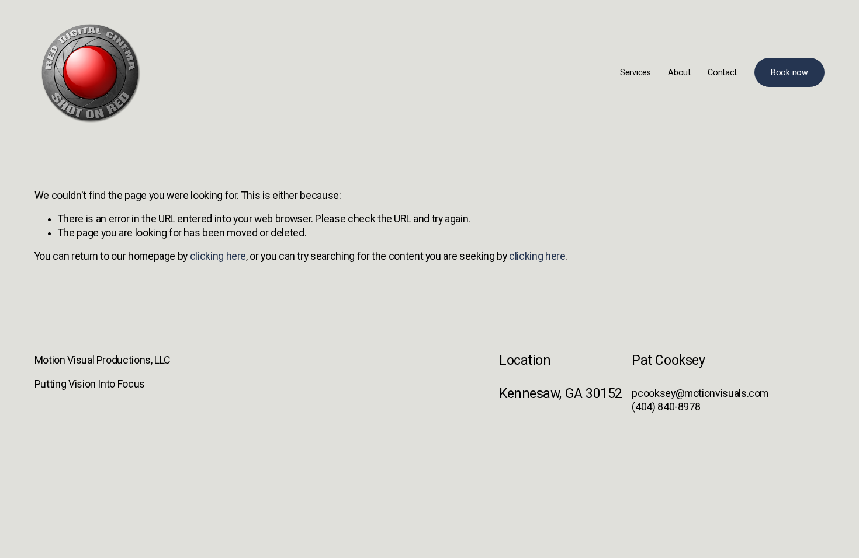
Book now (789, 72)
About (679, 72)
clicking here (218, 256)
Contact (722, 72)
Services (635, 72)
